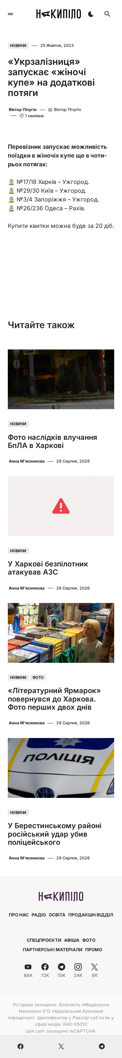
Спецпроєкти (44, 940)
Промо (93, 949)
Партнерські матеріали (52, 949)
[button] (10, 14)
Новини (18, 45)
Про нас (19, 914)
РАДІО (39, 914)
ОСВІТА (57, 914)
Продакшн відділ (90, 914)
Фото (38, 677)
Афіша (71, 940)
